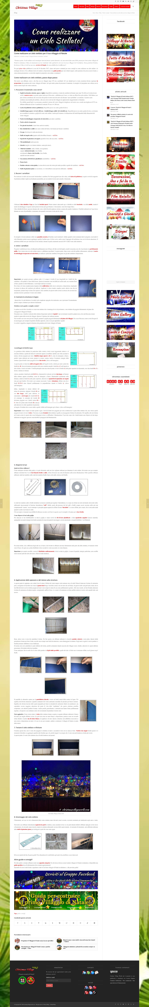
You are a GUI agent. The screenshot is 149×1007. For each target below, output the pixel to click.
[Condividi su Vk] (59, 923)
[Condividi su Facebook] (17, 923)
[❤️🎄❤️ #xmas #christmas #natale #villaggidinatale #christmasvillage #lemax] (130, 275)
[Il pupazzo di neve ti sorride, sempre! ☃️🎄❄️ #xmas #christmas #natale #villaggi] (120, 256)
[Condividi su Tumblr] (52, 923)
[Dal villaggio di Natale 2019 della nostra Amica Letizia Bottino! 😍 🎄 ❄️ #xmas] (111, 266)
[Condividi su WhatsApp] (31, 923)
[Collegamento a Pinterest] (120, 1)
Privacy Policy (46, 1004)
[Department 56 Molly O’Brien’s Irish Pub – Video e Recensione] (147, 503)
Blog (15, 13)
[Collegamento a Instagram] (118, 1)
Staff (46, 56)
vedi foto (55, 135)
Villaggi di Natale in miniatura (36, 56)
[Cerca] (133, 6)
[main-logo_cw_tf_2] (28, 6)
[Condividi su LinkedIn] (45, 923)
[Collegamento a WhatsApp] (131, 1)
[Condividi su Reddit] (66, 923)
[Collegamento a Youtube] (123, 1)
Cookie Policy (53, 1004)
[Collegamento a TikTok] (133, 1)
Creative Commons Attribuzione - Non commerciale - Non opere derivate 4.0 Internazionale (122, 981)
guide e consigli (21, 913)
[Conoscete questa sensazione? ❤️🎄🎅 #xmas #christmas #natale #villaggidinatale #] (111, 256)
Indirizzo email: (50, 977)
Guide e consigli (25, 56)
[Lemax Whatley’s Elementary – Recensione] (1, 503)
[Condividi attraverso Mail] (73, 923)
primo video (22, 68)
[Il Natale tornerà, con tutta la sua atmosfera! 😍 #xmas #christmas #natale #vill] (120, 266)
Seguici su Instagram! (120, 282)
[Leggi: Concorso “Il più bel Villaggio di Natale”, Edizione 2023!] (108, 108)
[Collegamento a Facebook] (115, 1)
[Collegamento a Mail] (128, 1)
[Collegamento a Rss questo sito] (126, 1)
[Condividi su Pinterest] (38, 923)
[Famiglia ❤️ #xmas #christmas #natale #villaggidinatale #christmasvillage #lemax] (120, 275)
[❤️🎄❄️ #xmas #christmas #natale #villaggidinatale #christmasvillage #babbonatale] (130, 266)
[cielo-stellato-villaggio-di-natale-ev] (56, 35)
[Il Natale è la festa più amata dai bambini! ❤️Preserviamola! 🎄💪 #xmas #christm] (130, 256)
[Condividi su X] (24, 923)
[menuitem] (75, 6)
